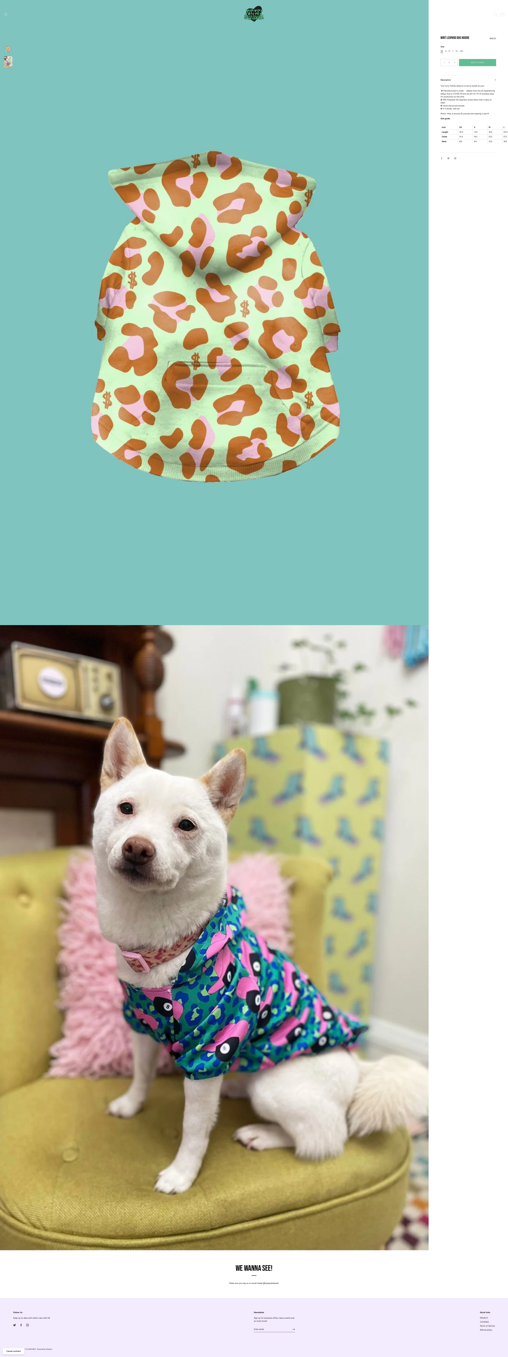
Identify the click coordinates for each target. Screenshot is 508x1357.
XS (442, 51)
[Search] (495, 15)
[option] (8, 49)
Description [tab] (446, 80)
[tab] (468, 118)
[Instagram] (27, 1325)
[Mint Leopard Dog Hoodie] (8, 49)
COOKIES (484, 1322)
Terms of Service (487, 1326)
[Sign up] (293, 1329)
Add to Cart (477, 63)
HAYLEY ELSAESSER (27, 1349)
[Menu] (6, 14)
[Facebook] (21, 1325)
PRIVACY (484, 1318)
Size (442, 47)
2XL (461, 51)
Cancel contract (13, 1351)
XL (457, 51)
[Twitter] (14, 1325)
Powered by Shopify (44, 1349)
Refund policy (486, 1330)
